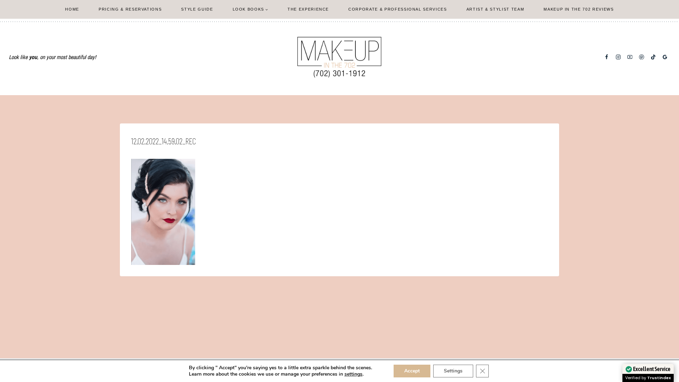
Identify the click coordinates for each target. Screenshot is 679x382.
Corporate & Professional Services (397, 9)
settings (353, 374)
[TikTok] (653, 57)
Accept (412, 370)
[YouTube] (630, 57)
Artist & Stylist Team (495, 9)
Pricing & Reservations (130, 9)
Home (72, 9)
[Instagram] (618, 57)
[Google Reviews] (665, 57)
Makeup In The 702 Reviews (579, 9)
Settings (453, 370)
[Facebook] (607, 57)
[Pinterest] (642, 57)
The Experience (308, 9)
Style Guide (197, 9)
